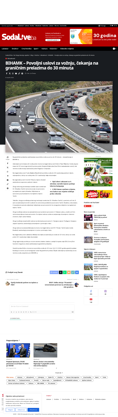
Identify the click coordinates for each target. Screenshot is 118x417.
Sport (97, 377)
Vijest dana (11, 380)
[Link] (31, 312)
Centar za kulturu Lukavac (16, 383)
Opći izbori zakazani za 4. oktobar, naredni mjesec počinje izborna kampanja (62, 183)
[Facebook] (110, 26)
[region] (22, 403)
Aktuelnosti (21, 25)
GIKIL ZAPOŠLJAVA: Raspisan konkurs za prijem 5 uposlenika (101, 267)
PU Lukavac (51, 383)
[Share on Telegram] (8, 176)
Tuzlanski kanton (24, 380)
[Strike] (19, 312)
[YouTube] (112, 26)
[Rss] (116, 26)
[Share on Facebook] (6, 73)
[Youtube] (91, 301)
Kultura (96, 219)
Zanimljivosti (57, 380)
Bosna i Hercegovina (73, 377)
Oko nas (57, 25)
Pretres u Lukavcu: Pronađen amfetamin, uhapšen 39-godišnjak (101, 239)
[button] (102, 25)
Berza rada (46, 380)
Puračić (36, 380)
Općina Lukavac (87, 380)
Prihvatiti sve (33, 410)
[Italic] (14, 312)
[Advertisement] (52, 12)
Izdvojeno (41, 377)
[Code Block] (28, 312)
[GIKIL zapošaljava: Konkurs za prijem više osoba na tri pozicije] (88, 277)
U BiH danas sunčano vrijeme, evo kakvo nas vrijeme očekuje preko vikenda (62, 191)
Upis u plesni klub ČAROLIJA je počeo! (100, 216)
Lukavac (27, 25)
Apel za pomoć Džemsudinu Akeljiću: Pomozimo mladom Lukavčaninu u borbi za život (102, 227)
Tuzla (104, 377)
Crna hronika (63, 25)
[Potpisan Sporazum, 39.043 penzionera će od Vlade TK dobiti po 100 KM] (18, 350)
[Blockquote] (26, 312)
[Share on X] (10, 73)
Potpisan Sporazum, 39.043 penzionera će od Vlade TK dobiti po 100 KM (17, 364)
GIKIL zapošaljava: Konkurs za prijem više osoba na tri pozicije (102, 277)
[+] (35, 312)
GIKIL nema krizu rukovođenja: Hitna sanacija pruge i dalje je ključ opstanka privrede (102, 255)
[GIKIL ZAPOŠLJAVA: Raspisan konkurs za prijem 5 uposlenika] (88, 267)
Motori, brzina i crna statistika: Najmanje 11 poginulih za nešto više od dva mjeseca (44, 364)
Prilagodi (10, 410)
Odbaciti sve (21, 410)
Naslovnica (45, 25)
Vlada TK (51, 377)
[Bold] (11, 312)
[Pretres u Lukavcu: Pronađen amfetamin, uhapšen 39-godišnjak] (88, 240)
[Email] (16, 73)
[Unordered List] (23, 312)
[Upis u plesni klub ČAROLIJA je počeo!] (88, 217)
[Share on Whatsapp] (13, 73)
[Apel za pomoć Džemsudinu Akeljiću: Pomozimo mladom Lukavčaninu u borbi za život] (88, 226)
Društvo (32, 25)
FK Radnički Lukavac (71, 380)
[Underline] (16, 312)
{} (33, 312)
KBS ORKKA (40, 383)
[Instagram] (114, 26)
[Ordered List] (21, 312)
